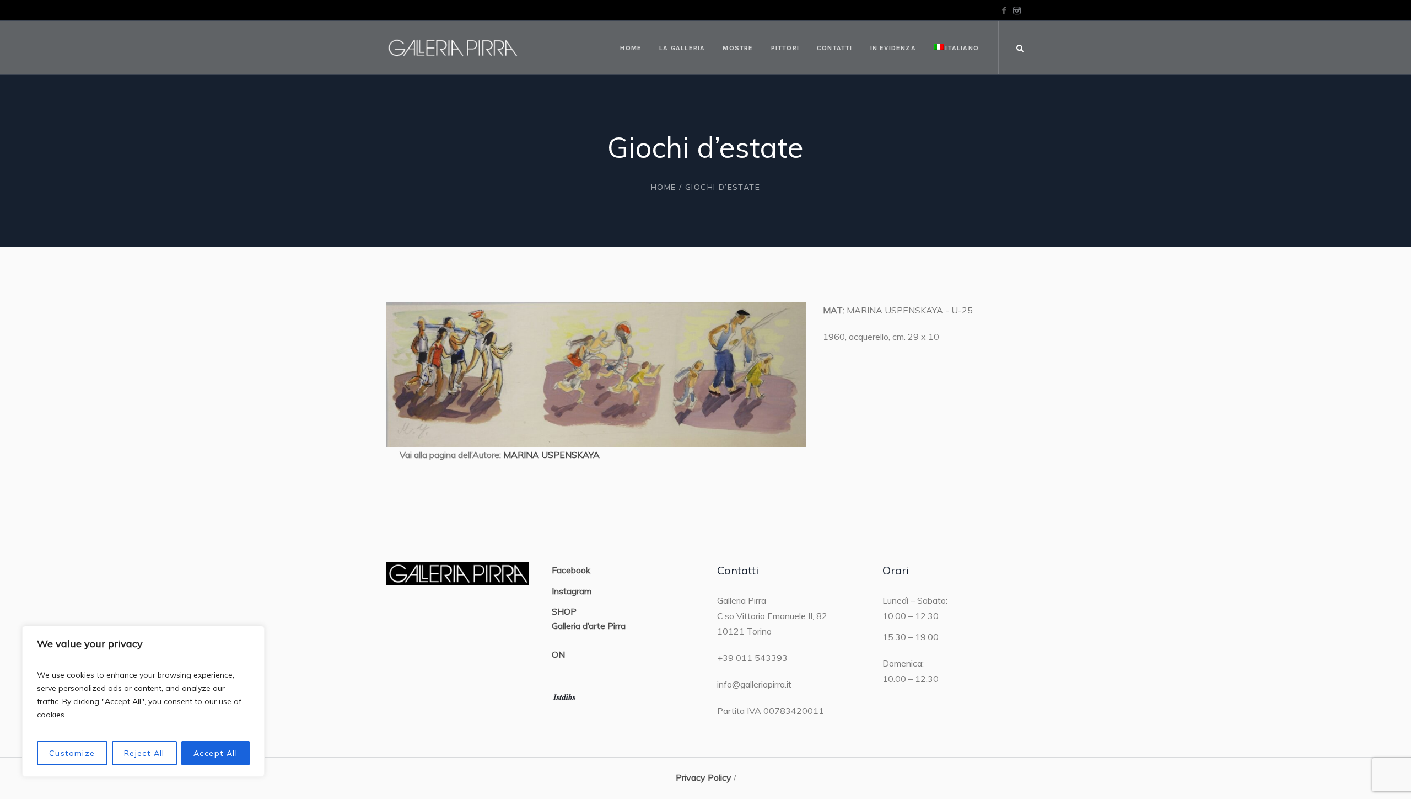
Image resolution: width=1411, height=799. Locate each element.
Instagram (571, 590)
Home (663, 187)
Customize (72, 753)
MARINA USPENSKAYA (551, 454)
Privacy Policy (703, 777)
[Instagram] (1017, 10)
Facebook (571, 570)
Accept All (215, 753)
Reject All (144, 753)
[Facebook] (1004, 10)
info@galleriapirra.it (754, 684)
